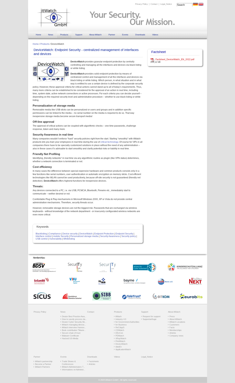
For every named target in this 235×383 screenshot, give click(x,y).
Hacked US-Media (70, 338)
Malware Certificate (70, 336)
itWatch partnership (43, 361)
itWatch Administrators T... (73, 367)
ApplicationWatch (123, 349)
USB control (42, 239)
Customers (174, 325)
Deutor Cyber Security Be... (74, 322)
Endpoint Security (124, 233)
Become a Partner (43, 364)
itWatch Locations (177, 322)
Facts (172, 327)
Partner (112, 35)
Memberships (175, 330)
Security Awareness (110, 236)
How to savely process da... (74, 319)
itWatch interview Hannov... (74, 327)
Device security (70, 233)
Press (172, 316)
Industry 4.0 (120, 319)
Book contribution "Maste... (74, 330)
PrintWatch (120, 341)
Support (78, 35)
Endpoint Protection (104, 233)
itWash (118, 316)
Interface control (44, 236)
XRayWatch (120, 338)
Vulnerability (55, 239)
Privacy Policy (141, 4)
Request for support (151, 316)
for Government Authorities (127, 322)
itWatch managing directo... (74, 325)
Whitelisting (69, 239)
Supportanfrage (149, 319)
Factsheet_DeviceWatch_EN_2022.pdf (175, 59)
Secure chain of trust (71, 333)
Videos (155, 35)
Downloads (140, 35)
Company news (176, 336)
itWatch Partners (42, 367)
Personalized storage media (84, 236)
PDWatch (119, 336)
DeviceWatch (86, 233)
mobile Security (61, 236)
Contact (154, 4)
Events (125, 35)
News (50, 35)
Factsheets (94, 361)
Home (38, 35)
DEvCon (119, 333)
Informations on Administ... (73, 370)
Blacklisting (41, 233)
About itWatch (95, 35)
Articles (172, 333)
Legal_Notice (166, 4)
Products (64, 35)
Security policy (128, 236)
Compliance (55, 233)
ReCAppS (119, 327)
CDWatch (119, 330)
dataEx (118, 347)
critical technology (109, 142)
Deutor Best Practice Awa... (74, 316)
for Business (121, 325)
